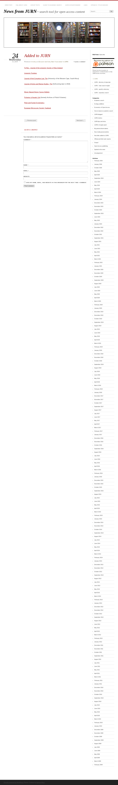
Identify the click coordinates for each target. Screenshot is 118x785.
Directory (8, 5)
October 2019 (98, 318)
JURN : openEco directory (101, 89)
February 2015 (98, 515)
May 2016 (97, 462)
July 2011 (97, 663)
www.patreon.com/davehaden (100, 71)
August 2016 (97, 452)
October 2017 (98, 403)
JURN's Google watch (100, 125)
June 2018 (97, 375)
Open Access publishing (101, 146)
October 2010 (98, 694)
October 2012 (98, 613)
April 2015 (97, 508)
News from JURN (20, 11)
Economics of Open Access (102, 107)
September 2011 (98, 656)
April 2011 (97, 673)
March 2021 (97, 259)
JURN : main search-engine (102, 85)
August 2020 (97, 283)
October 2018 (98, 361)
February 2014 (98, 557)
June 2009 (97, 750)
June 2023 (97, 217)
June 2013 (97, 585)
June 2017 (97, 417)
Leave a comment (80, 62)
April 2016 (97, 466)
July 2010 (97, 705)
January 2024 (98, 199)
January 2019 (98, 350)
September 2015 (98, 490)
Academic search (99, 100)
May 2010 (97, 712)
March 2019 (97, 343)
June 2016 (97, 459)
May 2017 (97, 420)
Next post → (80, 120)
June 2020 (97, 290)
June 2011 (97, 666)
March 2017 (97, 427)
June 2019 (97, 332)
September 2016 (98, 448)
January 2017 (98, 434)
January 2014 (98, 561)
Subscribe (102, 54)
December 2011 (98, 645)
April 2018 (97, 382)
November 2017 (98, 399)
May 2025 (97, 171)
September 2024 (98, 178)
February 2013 (98, 599)
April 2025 (97, 174)
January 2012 (98, 641)
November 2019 (98, 315)
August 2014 (97, 536)
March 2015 (97, 511)
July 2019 (97, 329)
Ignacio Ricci (41, 782)
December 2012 (98, 606)
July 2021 (97, 245)
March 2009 (97, 761)
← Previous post (31, 120)
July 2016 (97, 455)
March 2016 (97, 469)
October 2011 (98, 652)
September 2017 (98, 406)
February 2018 (98, 389)
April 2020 (97, 297)
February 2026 (98, 160)
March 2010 (97, 719)
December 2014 (98, 522)
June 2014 (97, 543)
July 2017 (97, 413)
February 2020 (98, 304)
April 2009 (97, 757)
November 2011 (98, 648)
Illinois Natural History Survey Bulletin (36, 92)
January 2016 (98, 476)
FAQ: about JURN (21, 5)
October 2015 (98, 487)
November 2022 (98, 231)
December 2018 (98, 353)
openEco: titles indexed (99, 5)
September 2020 (98, 280)
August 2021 (97, 241)
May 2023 (97, 220)
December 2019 (98, 311)
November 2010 (98, 691)
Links (85, 5)
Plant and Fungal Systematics (34, 103)
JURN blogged (98, 114)
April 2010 (97, 715)
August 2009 (97, 743)
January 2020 (98, 308)
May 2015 (97, 505)
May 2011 (97, 669)
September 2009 (98, 740)
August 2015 (97, 494)
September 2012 (98, 617)
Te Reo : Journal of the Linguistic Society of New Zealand (43, 68)
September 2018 (98, 364)
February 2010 (98, 722)
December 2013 (98, 564)
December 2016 (98, 438)
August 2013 (97, 578)
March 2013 (97, 596)
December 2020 (98, 269)
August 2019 (97, 325)
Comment (27, 139)
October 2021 (98, 234)
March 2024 (97, 192)
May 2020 (97, 294)
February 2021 (98, 262)
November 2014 (98, 526)
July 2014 (97, 540)
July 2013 (97, 582)
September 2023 (98, 213)
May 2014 (97, 547)
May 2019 (97, 336)
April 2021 (97, 255)
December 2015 (98, 480)
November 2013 (98, 568)
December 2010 (98, 687)
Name (26, 165)
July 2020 (97, 287)
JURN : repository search (101, 92)
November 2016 (98, 441)
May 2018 (97, 378)
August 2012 (97, 620)
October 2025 (98, 167)
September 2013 (98, 575)
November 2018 (98, 357)
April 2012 (97, 631)
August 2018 (97, 368)
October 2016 (98, 445)
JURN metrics (98, 118)
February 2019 (98, 347)
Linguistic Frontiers (30, 73)
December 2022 (98, 227)
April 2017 (97, 424)
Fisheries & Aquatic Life (32, 97)
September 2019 (98, 322)
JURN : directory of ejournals (102, 82)
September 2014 (98, 533)
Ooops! (96, 142)
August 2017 (97, 410)
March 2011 (97, 677)
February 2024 (98, 195)
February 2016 (98, 473)
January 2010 (98, 726)
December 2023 (98, 202)
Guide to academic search (52, 5)
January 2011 (98, 684)
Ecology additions (45, 62)
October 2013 (98, 571)
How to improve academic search (103, 111)
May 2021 (97, 252)
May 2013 (97, 589)
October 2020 (98, 276)
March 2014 (97, 554)
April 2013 (97, 592)
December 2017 (98, 396)
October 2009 (98, 736)
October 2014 (98, 529)
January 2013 (98, 603)
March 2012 (97, 634)
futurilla (34, 62)
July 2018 (97, 371)
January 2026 (98, 164)
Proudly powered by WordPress (14, 782)
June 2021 (97, 248)
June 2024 (97, 181)
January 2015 (98, 519)
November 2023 (98, 206)
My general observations (101, 128)
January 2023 (98, 224)
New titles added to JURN (59, 62)
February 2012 (98, 638)
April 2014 (97, 550)
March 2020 (97, 301)
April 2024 (97, 189)
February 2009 (98, 764)
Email (26, 170)
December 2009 (98, 729)
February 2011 (98, 680)
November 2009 (98, 733)
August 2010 (97, 701)
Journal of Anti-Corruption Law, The (35, 78)
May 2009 (97, 754)
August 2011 (97, 659)
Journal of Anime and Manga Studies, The (38, 84)
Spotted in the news (99, 149)
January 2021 (98, 266)
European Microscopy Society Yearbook (37, 108)
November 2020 (98, 273)
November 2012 (98, 610)
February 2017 (98, 431)
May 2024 (97, 185)
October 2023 (98, 210)
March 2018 (97, 385)
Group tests (35, 5)
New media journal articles (101, 132)
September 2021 (98, 238)
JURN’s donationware (72, 5)
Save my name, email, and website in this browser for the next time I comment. (56, 182)
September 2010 (98, 698)
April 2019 (97, 340)
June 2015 (97, 501)
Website (27, 176)
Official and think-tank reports (102, 139)
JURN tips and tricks (100, 121)
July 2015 (97, 498)
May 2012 (97, 627)
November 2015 (98, 483)
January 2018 (98, 392)
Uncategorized (98, 153)
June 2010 (97, 708)
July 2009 (97, 747)
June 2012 (97, 624)
